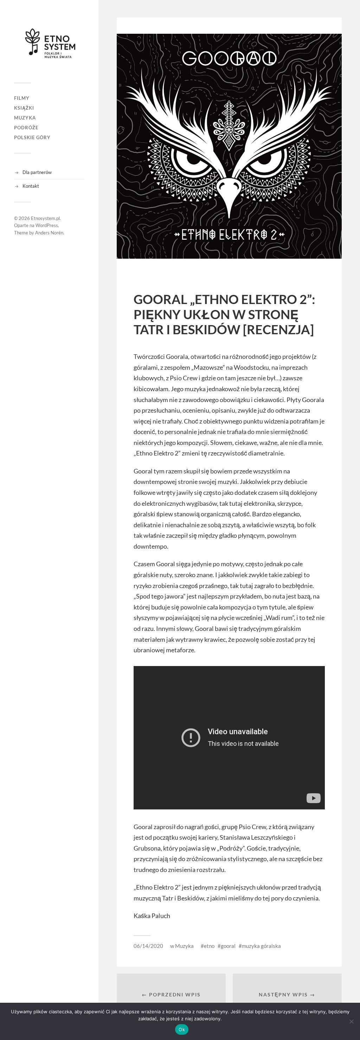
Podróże (26, 127)
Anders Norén (49, 232)
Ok (182, 1029)
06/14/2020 (148, 946)
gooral (228, 946)
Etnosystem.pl (45, 218)
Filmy (22, 98)
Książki (24, 108)
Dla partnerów (37, 172)
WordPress (47, 225)
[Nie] (351, 1021)
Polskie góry (32, 137)
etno (209, 946)
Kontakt (30, 186)
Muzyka (25, 118)
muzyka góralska (261, 946)
